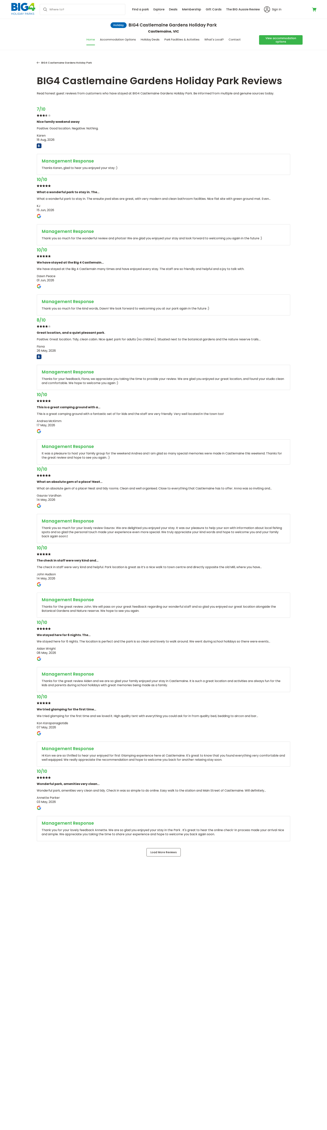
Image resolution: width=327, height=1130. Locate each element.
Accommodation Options (118, 39)
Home (90, 39)
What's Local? (214, 39)
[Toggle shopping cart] (314, 9)
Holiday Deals (150, 39)
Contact (235, 39)
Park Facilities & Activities (181, 39)
